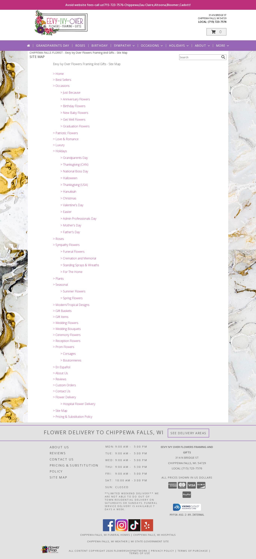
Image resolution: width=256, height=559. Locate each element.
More (220, 46)
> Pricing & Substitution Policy (72, 417)
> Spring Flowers (72, 298)
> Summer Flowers (73, 291)
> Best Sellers (62, 80)
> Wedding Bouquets (67, 329)
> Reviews (59, 379)
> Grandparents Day (74, 158)
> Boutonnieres (71, 360)
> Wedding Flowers (65, 323)
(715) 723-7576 (217, 21)
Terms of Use (139, 553)
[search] (223, 57)
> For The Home (71, 272)
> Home (58, 74)
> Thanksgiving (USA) (74, 185)
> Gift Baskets (62, 311)
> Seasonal (60, 285)
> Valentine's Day (72, 205)
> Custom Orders (64, 385)
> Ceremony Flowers (67, 335)
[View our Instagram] (122, 530)
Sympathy (122, 46)
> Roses (58, 239)
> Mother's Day (71, 225)
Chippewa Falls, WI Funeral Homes (105, 534)
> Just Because (70, 92)
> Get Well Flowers (73, 119)
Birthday (99, 46)
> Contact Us (61, 391)
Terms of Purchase (193, 550)
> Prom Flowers (63, 347)
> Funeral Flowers (73, 251)
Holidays (177, 46)
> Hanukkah (68, 191)
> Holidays (60, 151)
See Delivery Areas (188, 433)
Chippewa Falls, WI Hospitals (154, 534)
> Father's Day (70, 232)
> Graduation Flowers (75, 126)
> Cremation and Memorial (78, 258)
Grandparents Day (52, 46)
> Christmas (68, 198)
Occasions (150, 46)
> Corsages (68, 354)
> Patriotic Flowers (65, 133)
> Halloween (69, 178)
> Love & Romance (66, 139)
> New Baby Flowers (74, 113)
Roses (80, 46)
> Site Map (60, 411)
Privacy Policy (162, 550)
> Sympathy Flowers (66, 245)
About (200, 46)
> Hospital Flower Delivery (78, 404)
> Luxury (58, 145)
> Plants (58, 278)
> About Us (60, 373)
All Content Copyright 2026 (91, 550)
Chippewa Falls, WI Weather (107, 541)
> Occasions (61, 86)
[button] (216, 31)
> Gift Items (60, 317)
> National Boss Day (74, 171)
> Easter (66, 212)
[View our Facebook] (109, 530)
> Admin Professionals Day (78, 218)
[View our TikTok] (134, 530)
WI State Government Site (150, 541)
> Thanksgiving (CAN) (74, 164)
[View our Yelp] (147, 530)
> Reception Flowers (66, 341)
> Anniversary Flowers (75, 99)
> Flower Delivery (64, 397)
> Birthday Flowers (73, 106)
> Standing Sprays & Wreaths (80, 265)
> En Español (61, 367)
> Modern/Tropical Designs (71, 305)
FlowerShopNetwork (130, 550)
